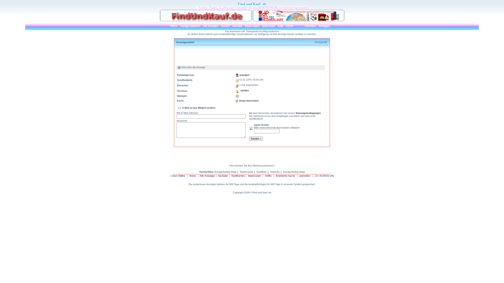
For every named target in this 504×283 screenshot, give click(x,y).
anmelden (304, 176)
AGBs (268, 176)
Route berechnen (248, 100)
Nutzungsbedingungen (308, 113)
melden (244, 90)
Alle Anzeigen (207, 176)
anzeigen (244, 75)
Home (192, 176)
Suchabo (223, 176)
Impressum (254, 176)
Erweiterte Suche (285, 176)
